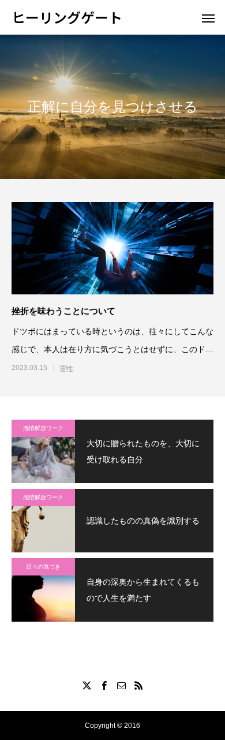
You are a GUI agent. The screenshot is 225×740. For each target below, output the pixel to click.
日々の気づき (43, 566)
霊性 (66, 369)
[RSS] (138, 685)
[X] (86, 685)
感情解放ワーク (43, 428)
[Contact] (121, 685)
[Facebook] (104, 685)
